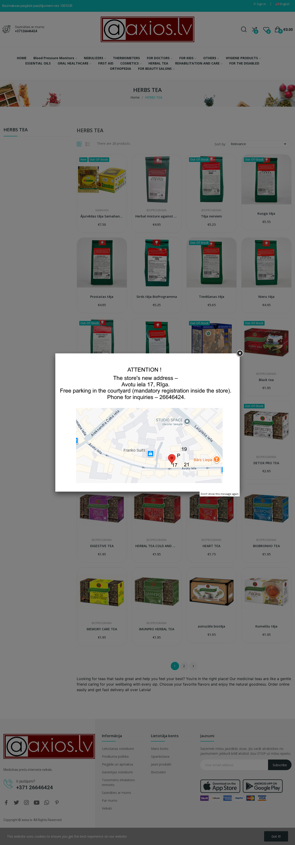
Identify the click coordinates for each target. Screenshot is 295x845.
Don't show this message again (220, 494)
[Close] (240, 353)
